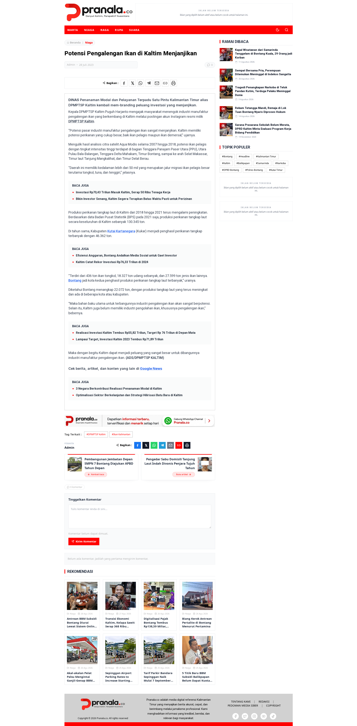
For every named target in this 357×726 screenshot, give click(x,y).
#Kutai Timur (276, 170)
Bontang (74, 280)
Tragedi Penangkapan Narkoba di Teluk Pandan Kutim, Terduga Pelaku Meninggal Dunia (262, 91)
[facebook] (235, 716)
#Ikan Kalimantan (121, 434)
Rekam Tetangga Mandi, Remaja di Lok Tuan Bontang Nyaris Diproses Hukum (260, 109)
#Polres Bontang (254, 170)
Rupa (119, 30)
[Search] (286, 29)
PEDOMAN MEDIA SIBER (243, 705)
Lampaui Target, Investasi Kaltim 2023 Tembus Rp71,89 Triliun (119, 339)
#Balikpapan (243, 163)
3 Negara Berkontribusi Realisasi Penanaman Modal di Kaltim (119, 388)
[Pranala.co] (102, 704)
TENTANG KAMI (241, 701)
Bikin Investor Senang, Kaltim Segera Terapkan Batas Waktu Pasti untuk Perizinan (134, 199)
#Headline (244, 156)
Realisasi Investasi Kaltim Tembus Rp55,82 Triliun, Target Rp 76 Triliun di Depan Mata (135, 332)
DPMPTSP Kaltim (81, 121)
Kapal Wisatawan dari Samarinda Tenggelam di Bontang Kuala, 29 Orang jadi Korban (263, 53)
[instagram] (254, 716)
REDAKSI (264, 701)
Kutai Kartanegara (121, 231)
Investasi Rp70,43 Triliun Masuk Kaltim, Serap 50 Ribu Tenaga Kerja (123, 192)
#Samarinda (262, 163)
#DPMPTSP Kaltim (96, 434)
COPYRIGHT (273, 705)
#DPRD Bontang (230, 170)
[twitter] (245, 716)
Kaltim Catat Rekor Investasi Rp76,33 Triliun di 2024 (112, 262)
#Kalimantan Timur (266, 156)
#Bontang (227, 156)
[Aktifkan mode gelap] (277, 29)
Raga (104, 30)
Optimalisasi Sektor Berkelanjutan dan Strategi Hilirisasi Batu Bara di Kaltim (129, 395)
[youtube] (263, 716)
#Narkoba (280, 163)
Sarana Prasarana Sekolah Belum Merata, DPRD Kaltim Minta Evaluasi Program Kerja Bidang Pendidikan (263, 128)
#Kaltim (226, 163)
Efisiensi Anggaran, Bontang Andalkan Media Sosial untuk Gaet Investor (126, 255)
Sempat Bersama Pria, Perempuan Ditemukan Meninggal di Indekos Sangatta (263, 72)
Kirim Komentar (86, 541)
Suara (134, 30)
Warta (72, 30)
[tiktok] (273, 716)
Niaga (89, 30)
